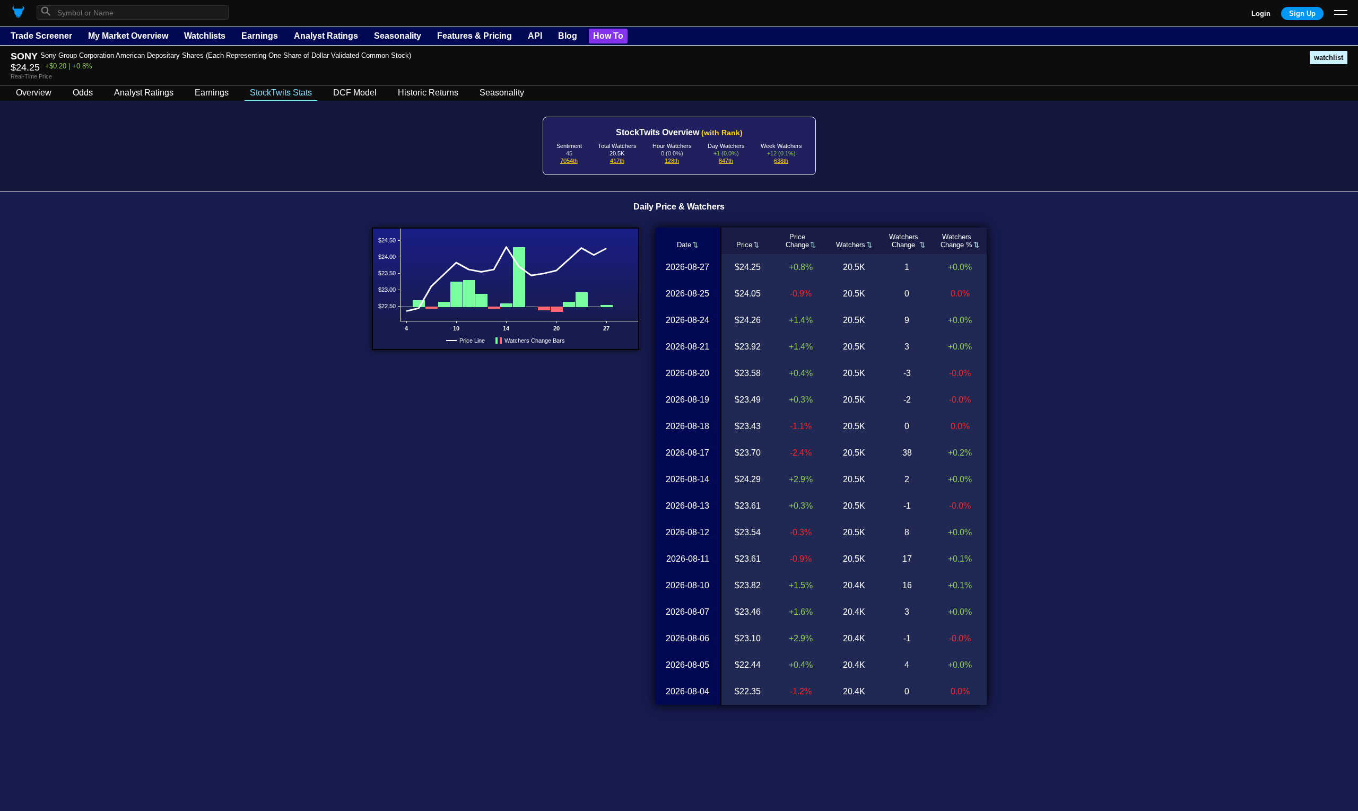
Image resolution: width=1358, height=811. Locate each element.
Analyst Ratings (326, 35)
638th (781, 161)
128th (672, 161)
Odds (83, 92)
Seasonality (397, 35)
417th (617, 161)
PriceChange (797, 241)
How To (608, 35)
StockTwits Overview (679, 132)
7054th (569, 161)
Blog (567, 35)
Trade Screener (41, 35)
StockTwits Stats (281, 92)
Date (684, 245)
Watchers (850, 245)
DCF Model (355, 92)
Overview (33, 92)
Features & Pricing (474, 35)
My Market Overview (128, 35)
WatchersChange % (956, 241)
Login (1260, 14)
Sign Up (1302, 14)
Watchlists (204, 35)
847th (726, 161)
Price (744, 245)
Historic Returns (428, 92)
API (535, 35)
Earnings (259, 35)
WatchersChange (903, 241)
